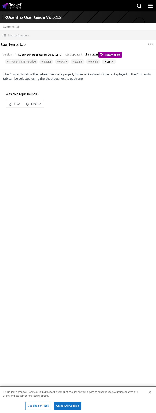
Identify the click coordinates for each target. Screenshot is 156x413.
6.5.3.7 (63, 61)
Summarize (112, 54)
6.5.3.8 (47, 61)
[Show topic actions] (150, 44)
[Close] (150, 392)
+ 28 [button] (107, 61)
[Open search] (139, 6)
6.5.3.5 (94, 61)
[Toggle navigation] (150, 6)
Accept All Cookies (67, 405)
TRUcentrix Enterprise (22, 61)
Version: (8, 54)
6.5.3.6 (79, 61)
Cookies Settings (38, 405)
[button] (78, 35)
